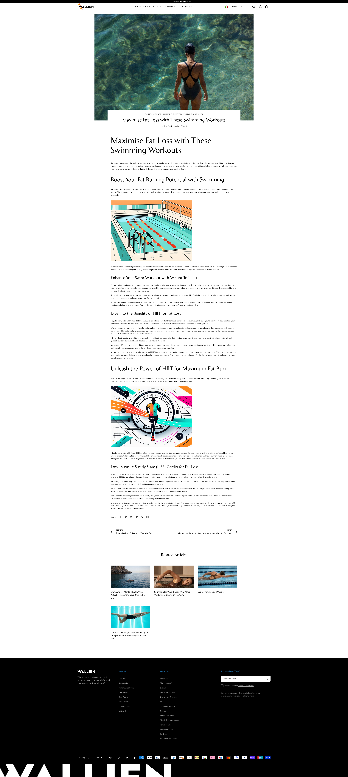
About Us (164, 679)
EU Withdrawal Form (168, 739)
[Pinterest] (125, 517)
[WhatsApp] (142, 517)
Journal (163, 688)
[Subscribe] (268, 679)
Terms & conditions (246, 686)
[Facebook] (120, 517)
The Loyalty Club (167, 683)
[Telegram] (136, 517)
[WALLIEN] (85, 7)
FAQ (161, 702)
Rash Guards (123, 702)
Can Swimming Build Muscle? (211, 592)
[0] (266, 7)
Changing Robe (125, 706)
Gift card (122, 711)
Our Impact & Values (168, 697)
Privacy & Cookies (167, 716)
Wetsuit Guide (124, 683)
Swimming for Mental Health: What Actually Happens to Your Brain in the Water (128, 595)
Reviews (163, 734)
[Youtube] (127, 758)
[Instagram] (118, 758)
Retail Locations (166, 729)
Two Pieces (123, 697)
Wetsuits (122, 679)
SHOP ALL (169, 7)
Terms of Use (165, 725)
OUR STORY (185, 7)
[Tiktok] (135, 758)
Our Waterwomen (167, 693)
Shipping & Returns (167, 706)
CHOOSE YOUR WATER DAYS (147, 7)
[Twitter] (131, 517)
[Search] (253, 7)
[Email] (147, 517)
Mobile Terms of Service (169, 720)
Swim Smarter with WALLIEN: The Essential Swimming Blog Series (174, 114)
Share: (113, 517)
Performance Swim (126, 688)
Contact (163, 711)
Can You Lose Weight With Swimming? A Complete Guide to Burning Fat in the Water (129, 635)
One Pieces (123, 693)
